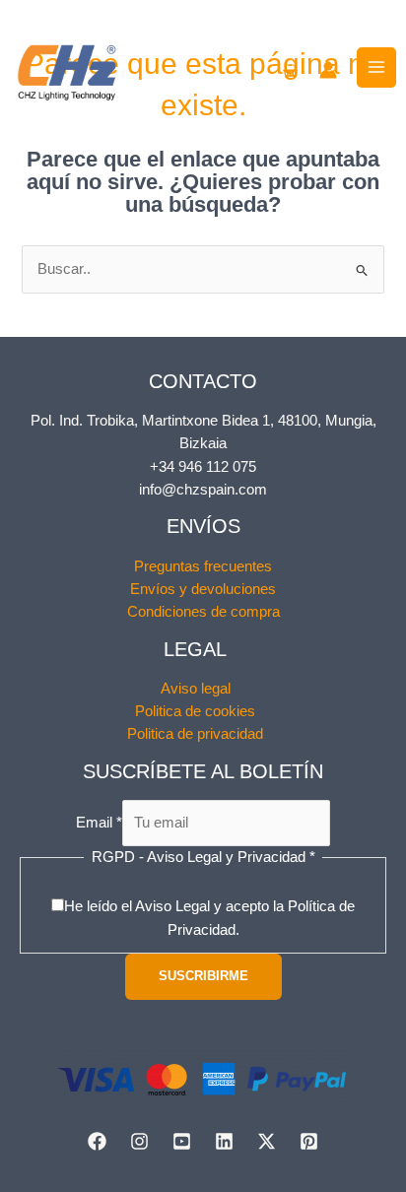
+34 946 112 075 (203, 467)
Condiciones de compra (203, 612)
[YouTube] (181, 1141)
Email (99, 822)
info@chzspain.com (203, 489)
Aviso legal (196, 688)
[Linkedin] (224, 1141)
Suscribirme (203, 975)
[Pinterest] (309, 1141)
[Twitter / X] (266, 1141)
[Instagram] (139, 1141)
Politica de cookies (195, 711)
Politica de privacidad (195, 734)
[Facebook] (97, 1141)
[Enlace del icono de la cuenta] (328, 70)
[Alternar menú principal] (376, 67)
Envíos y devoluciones (203, 589)
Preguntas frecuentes (203, 566)
